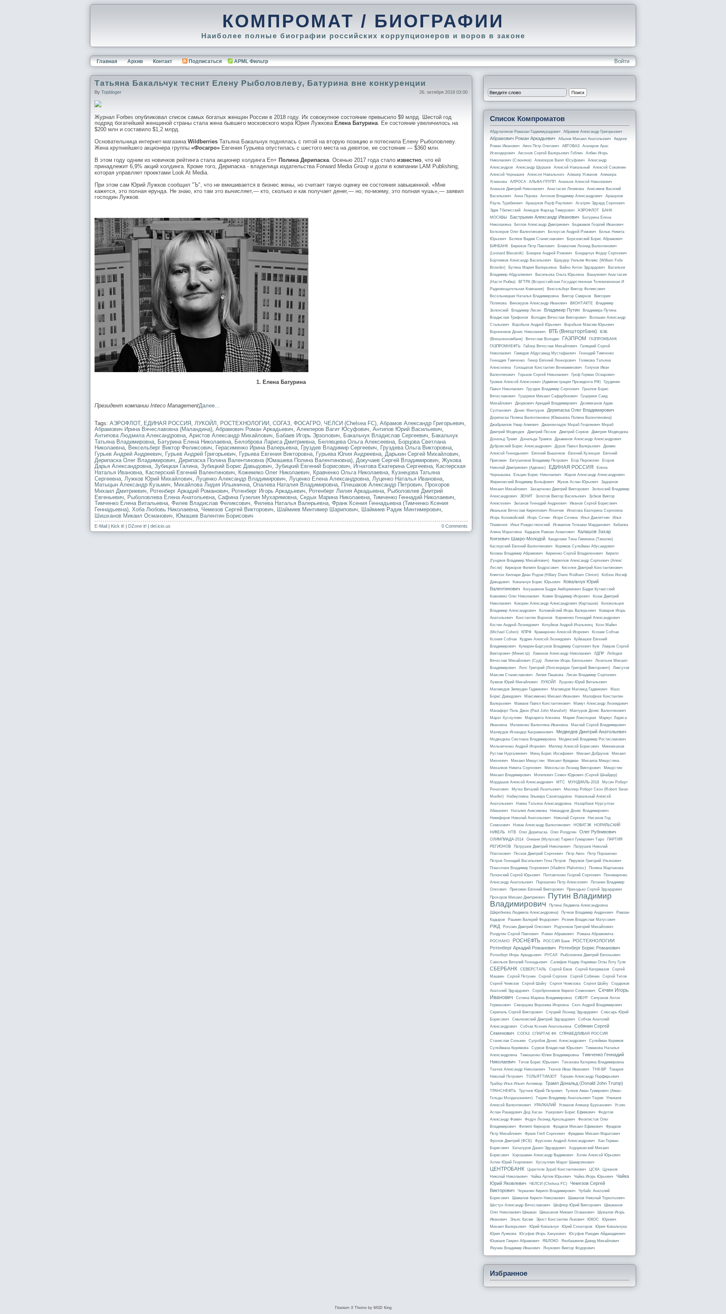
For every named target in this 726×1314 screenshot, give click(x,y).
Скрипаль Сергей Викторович (516, 1012)
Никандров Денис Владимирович (579, 811)
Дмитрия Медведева (610, 432)
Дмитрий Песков (541, 432)
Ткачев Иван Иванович (568, 1069)
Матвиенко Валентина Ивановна (539, 725)
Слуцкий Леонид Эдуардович (572, 1012)
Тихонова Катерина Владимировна (593, 1062)
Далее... (209, 405)
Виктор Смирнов (576, 296)
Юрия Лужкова (503, 1234)
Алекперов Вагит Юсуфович (333, 429)
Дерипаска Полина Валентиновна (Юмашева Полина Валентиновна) (265, 460)
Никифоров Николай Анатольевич (520, 818)
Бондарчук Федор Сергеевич (601, 253)
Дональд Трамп (503, 439)
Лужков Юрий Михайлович (158, 479)
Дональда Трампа (536, 439)
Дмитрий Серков (574, 432)
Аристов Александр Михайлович (231, 435)
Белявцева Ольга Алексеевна (356, 442)
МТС (560, 782)
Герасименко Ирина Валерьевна (256, 447)
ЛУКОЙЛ (206, 423)
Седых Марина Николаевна (335, 497)
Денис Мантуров (529, 410)
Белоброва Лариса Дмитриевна (274, 442)
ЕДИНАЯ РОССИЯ (167, 423)
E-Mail (101, 526)
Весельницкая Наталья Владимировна (524, 296)
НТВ (512, 832)
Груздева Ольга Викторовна (416, 447)
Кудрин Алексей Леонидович (545, 639)
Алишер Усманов (582, 174)
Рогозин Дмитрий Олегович (527, 927)
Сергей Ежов (560, 969)
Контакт (162, 61)
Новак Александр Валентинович (542, 825)
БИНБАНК (499, 246)
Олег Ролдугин (563, 832)
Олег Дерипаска (533, 832)
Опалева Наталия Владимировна (295, 484)
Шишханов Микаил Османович (134, 516)
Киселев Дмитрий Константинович (592, 568)
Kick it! (117, 526)
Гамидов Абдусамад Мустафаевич (545, 353)
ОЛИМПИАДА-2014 (506, 839)
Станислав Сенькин (508, 1041)
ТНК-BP (599, 1069)
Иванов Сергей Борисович (593, 503)
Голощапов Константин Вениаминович (548, 367)
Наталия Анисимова (529, 811)
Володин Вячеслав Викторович (559, 317)
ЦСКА (594, 1169)
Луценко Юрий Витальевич (583, 682)
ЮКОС (593, 1219)
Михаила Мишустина (600, 761)
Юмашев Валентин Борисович (214, 516)
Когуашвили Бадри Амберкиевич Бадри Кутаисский (569, 589)
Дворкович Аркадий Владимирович (546, 403)
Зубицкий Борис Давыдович (236, 466)
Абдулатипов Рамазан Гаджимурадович (525, 132)
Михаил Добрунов (592, 753)
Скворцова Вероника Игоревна (541, 1005)
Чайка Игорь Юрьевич (593, 1176)
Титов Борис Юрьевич (538, 1062)
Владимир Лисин (526, 310)
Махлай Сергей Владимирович (598, 725)
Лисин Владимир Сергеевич (591, 675)
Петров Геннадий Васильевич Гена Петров (528, 861)
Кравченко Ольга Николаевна (350, 472)
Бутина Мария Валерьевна (532, 267)
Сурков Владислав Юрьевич (557, 1048)
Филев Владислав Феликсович (210, 503)
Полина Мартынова (606, 868)
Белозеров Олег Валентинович (517, 232)
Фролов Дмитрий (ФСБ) (511, 1141)
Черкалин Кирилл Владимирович (547, 1191)
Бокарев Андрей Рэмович (549, 253)
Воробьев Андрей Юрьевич (536, 325)
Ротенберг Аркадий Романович (189, 491)
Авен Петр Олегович (541, 146)
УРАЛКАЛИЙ (545, 1105)
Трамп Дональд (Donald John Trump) (584, 1083)
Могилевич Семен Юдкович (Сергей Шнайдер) (575, 775)
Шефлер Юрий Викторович (577, 1205)
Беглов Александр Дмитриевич (541, 224)
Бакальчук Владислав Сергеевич (385, 435)
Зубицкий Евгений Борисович (312, 466)
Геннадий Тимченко (596, 353)
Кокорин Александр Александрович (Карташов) (556, 603)
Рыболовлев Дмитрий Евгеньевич (590, 955)
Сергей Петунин (521, 976)
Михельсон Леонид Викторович (572, 768)
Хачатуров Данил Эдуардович (539, 1148)
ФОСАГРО (307, 423)
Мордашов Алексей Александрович (521, 782)
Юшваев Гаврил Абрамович (514, 1241)
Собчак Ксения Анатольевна (545, 1026)
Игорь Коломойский (507, 518)
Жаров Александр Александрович (594, 475)
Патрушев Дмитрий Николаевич (542, 846)
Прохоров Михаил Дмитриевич (517, 897)
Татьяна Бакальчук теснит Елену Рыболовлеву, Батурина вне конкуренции (260, 83)
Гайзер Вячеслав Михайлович (550, 346)
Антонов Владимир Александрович (571, 196)
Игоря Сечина (565, 518)
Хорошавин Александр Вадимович (542, 1155)
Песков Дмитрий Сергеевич (538, 853)
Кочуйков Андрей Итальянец (567, 625)
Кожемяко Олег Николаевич (274, 472)
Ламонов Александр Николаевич (562, 653)
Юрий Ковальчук (544, 1226)
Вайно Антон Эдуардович (582, 267)
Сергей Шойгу (534, 983)
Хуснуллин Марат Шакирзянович (565, 1162)
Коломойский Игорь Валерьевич (567, 610)
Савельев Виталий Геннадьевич (518, 962)
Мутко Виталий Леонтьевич (536, 789)
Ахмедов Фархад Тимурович (549, 210)
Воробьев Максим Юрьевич (589, 325)
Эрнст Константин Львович (560, 1219)
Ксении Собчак (605, 632)
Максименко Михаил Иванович (552, 696)
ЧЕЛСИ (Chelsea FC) (350, 423)
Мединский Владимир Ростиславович (592, 739)
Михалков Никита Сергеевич (516, 768)
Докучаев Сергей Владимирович (397, 460)
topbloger (111, 92)
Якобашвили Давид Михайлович (590, 1241)
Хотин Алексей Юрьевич (598, 1155)
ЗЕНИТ (526, 496)
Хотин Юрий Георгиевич (511, 1162)
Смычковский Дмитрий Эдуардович (543, 1019)
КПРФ (526, 632)
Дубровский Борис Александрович (521, 446)
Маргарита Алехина (542, 718)
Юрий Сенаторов (577, 1226)
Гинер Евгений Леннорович (552, 360)
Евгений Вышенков (548, 453)
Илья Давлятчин (595, 518)
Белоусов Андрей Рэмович (572, 232)
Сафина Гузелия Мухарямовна (257, 497)
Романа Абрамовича (595, 934)
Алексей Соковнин (609, 167)
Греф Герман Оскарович (593, 375)
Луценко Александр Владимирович (241, 479)
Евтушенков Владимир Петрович (539, 460)
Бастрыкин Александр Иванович (544, 216)
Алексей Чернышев (507, 174)
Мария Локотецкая (579, 718)
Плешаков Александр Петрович (381, 484)
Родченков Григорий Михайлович (583, 927)
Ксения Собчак (503, 639)
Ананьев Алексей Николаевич (585, 182)
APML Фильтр (251, 61)
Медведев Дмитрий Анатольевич (591, 731)
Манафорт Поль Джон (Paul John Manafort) (528, 711)
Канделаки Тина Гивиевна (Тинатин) (580, 539)
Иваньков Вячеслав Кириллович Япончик (527, 510)
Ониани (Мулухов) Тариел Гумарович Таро (565, 839)
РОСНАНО (500, 941)
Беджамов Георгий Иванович (597, 224)
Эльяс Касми (521, 1219)
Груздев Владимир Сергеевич (339, 447)
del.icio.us (160, 526)
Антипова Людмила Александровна (140, 435)
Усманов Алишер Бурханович (585, 1105)
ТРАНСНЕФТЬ (503, 1091)
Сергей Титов (614, 976)
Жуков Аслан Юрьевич (577, 482)
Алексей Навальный (572, 167)
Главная (107, 61)
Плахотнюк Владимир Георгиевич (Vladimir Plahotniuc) (538, 868)
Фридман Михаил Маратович (594, 1134)
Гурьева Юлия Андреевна (348, 454)
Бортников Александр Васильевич (520, 260)
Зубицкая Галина (176, 466)
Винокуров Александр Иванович (538, 303)
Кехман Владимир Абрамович (516, 553)
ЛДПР (599, 653)
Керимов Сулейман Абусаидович (585, 546)
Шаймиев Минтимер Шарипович (317, 509)
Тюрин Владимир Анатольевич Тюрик (569, 1098)
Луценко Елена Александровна (329, 479)
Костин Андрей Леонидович (514, 625)
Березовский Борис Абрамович (595, 239)
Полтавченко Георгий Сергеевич (572, 875)
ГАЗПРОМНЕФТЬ (505, 346)
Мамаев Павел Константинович (542, 703)
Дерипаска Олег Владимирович (135, 460)
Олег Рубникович (597, 831)
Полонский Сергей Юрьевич (515, 875)
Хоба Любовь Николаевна (165, 509)
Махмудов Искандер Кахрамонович (521, 732)
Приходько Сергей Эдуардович (594, 889)
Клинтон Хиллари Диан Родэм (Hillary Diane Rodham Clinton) (544, 575)
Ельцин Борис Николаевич (537, 475)
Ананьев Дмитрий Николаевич (517, 189)
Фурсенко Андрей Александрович (565, 1141)
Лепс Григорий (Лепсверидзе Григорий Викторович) (564, 668)
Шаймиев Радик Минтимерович (401, 509)
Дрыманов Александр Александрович (588, 439)
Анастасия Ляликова (565, 189)
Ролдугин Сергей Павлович (514, 934)
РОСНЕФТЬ (526, 941)
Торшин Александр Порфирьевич (589, 1076)
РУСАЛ (551, 955)
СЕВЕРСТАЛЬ (533, 969)
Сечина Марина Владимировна (544, 998)
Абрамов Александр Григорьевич (422, 423)
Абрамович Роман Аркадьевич (254, 429)
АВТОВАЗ (570, 146)
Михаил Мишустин (527, 761)
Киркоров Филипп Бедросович (532, 568)
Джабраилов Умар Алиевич (514, 425)
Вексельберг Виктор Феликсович (170, 447)
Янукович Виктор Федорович (569, 1248)
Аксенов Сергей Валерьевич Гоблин (550, 153)
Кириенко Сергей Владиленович (574, 553)
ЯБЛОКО (550, 1241)
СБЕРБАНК (503, 969)
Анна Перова (525, 196)
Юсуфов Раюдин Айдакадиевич (597, 1234)
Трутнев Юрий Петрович (541, 1091)
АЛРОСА (518, 182)
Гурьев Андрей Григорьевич (200, 454)
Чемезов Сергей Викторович (237, 509)
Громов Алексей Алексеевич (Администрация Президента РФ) (545, 382)
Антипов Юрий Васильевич (407, 429)
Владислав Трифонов (509, 317)
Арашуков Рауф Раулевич (549, 203)
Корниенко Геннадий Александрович (587, 618)
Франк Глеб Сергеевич (545, 1134)
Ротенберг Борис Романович (589, 947)
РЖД (495, 926)
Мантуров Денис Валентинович (598, 711)
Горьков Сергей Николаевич (543, 375)
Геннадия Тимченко (507, 360)
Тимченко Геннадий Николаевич (413, 497)
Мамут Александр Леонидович (600, 703)
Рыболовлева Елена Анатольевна (171, 497)
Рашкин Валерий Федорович (533, 919)
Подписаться (205, 61)
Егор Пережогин (585, 460)
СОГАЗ (281, 423)
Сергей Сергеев (553, 976)
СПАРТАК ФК (544, 1033)
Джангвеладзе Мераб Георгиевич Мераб (577, 425)
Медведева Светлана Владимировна (523, 739)
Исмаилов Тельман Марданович (581, 525)
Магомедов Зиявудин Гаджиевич (519, 689)
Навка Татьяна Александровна (543, 803)
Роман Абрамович (558, 934)
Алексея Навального (545, 174)
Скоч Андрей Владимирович (597, 1005)
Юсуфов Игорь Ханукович (542, 1234)
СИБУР (581, 998)
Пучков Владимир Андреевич (587, 912)
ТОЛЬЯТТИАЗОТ (541, 1076)
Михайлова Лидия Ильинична (212, 484)
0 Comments (455, 526)
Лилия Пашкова (549, 675)
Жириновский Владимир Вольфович (522, 482)
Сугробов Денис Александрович (557, 1041)
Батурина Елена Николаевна (194, 442)
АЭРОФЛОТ (125, 423)
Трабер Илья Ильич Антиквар (516, 1083)
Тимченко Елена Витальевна (131, 503)
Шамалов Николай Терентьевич (596, 1198)
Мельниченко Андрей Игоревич (518, 746)
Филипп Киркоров (534, 1126)
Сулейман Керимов (606, 1041)
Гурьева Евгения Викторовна (276, 454)
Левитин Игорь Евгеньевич (568, 660)
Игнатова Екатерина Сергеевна (393, 466)
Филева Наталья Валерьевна (291, 503)
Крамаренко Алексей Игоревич (561, 632)
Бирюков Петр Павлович (533, 246)
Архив (135, 61)
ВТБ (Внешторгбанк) (573, 331)
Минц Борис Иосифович (551, 753)
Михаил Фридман (563, 761)
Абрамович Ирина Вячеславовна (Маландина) (153, 429)
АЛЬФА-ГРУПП (542, 182)
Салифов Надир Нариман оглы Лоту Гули (588, 962)
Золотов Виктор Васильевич (561, 496)
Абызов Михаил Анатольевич (584, 139)
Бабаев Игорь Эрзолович (308, 435)
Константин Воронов (534, 618)
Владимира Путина (599, 310)
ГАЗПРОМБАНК (603, 339)
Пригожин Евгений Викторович (537, 889)
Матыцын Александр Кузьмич (133, 484)
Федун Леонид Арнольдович (550, 1119)
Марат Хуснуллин (506, 718)
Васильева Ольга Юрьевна (559, 274)
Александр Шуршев (533, 167)
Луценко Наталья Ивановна (407, 479)
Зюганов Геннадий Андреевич (540, 503)
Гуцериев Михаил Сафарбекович (548, 396)
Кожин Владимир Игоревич (566, 596)
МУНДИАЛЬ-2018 (583, 782)
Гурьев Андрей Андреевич (128, 454)
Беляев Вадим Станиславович (536, 239)
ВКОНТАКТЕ (581, 303)
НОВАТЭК (582, 825)
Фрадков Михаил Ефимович (578, 1126)
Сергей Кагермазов (592, 969)
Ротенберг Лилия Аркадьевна (346, 491)
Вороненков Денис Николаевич (518, 332)
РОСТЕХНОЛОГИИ (244, 423)
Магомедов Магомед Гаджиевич (579, 689)
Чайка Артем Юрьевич (551, 1176)
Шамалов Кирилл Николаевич (538, 1198)
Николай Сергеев (569, 818)
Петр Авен (575, 853)
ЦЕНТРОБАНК (507, 1169)
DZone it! (137, 526)
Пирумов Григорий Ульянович (595, 861)
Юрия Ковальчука (611, 1226)
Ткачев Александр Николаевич (517, 1069)
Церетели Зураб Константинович (556, 1169)
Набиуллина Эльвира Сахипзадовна (539, 796)
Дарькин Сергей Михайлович (421, 454)
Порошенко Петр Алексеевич (562, 882)
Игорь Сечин (538, 518)
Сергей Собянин (585, 976)
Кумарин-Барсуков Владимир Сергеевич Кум (559, 646)
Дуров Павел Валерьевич (577, 446)
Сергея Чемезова (565, 983)
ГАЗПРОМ (574, 338)
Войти (621, 61)
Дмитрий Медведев (507, 432)
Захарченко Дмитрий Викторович (559, 489)
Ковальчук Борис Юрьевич (536, 582)
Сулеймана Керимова (509, 1048)
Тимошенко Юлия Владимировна (549, 1055)
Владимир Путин (562, 309)
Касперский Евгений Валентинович (190, 472)
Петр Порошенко (602, 853)
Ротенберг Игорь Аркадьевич (268, 491)
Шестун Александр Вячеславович (520, 1205)
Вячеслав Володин (542, 339)
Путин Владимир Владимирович (551, 899)
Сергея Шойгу (596, 983)
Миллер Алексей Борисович (574, 746)
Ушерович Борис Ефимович (570, 1112)
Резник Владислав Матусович (589, 919)
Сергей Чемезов (504, 983)
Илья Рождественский (530, 525)
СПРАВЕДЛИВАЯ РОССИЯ (583, 1033)
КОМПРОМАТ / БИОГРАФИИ (363, 21)
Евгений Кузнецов (584, 453)
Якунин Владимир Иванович (515, 1248)
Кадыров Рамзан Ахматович (550, 532)
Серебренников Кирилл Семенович (563, 991)
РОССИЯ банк (556, 941)
